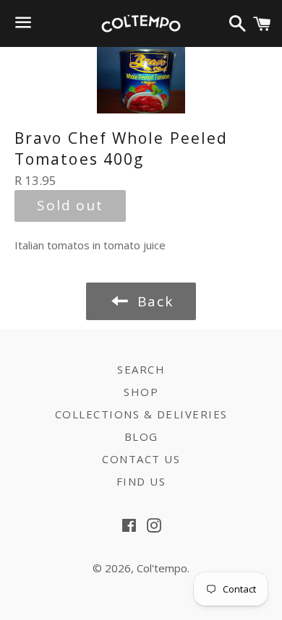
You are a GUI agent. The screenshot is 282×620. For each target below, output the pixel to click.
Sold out (70, 205)
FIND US (141, 481)
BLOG (141, 436)
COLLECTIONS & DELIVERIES (141, 414)
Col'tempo (162, 568)
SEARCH (141, 369)
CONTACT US (141, 459)
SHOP (141, 391)
